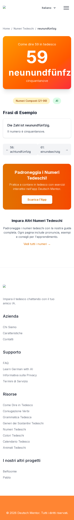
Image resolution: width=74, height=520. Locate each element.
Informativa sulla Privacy (20, 375)
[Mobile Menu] (66, 8)
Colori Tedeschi (13, 435)
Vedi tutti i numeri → (37, 244)
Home (6, 28)
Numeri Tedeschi (24, 28)
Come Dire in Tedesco (18, 405)
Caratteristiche (12, 333)
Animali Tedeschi (14, 447)
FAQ (6, 363)
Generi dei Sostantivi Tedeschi (23, 423)
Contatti (8, 339)
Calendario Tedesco (16, 441)
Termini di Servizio (15, 381)
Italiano (46, 7)
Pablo (7, 477)
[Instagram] (45, 503)
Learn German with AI (18, 369)
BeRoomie (10, 471)
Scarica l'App (37, 199)
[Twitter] (37, 503)
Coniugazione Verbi (16, 411)
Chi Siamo (10, 327)
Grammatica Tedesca (17, 417)
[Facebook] (29, 503)
